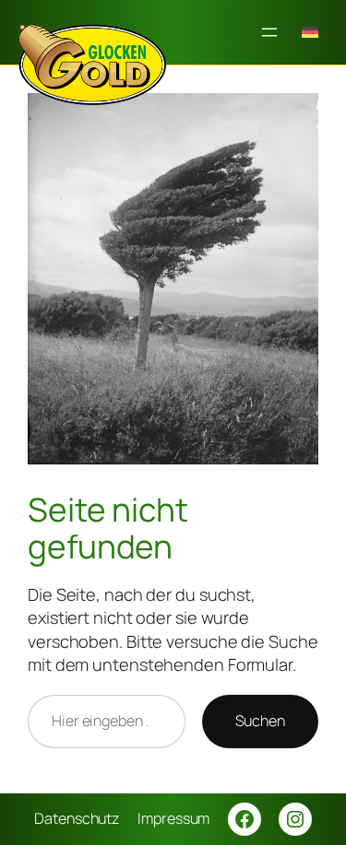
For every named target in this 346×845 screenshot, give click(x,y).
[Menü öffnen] (269, 32)
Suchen (260, 720)
